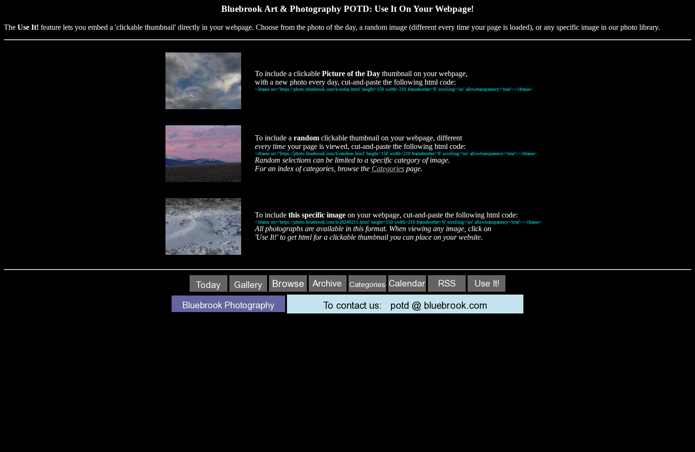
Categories (388, 169)
